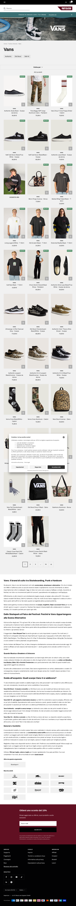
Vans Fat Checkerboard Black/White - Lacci (14, 508)
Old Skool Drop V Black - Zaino (38, 507)
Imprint (30, 852)
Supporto (7, 852)
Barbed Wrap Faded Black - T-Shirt (61, 200)
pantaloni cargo (66, 694)
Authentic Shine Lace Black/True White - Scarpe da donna (61, 286)
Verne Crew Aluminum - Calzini (38, 419)
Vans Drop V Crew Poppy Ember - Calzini (61, 112)
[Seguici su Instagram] (11, 877)
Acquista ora (52, 14)
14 (46, 564)
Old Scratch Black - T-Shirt (38, 243)
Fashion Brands (12, 43)
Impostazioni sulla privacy (36, 863)
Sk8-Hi (27, 56)
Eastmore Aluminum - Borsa (61, 507)
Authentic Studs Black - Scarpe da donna (14, 112)
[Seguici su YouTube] (16, 877)
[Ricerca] (17, 8)
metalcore (54, 592)
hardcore (64, 592)
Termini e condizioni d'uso (36, 856)
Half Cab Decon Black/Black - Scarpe (38, 156)
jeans (53, 694)
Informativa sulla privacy (36, 859)
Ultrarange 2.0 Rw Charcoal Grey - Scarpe (14, 330)
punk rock (42, 636)
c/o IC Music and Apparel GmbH (21, 895)
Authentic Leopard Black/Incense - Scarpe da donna (14, 375)
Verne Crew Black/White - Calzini (14, 420)
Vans (14, 108)
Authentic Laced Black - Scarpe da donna (61, 156)
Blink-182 (15, 662)
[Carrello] (70, 2)
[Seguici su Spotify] (11, 882)
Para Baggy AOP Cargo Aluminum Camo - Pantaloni (38, 112)
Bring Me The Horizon (65, 638)
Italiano (21, 890)
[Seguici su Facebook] (6, 877)
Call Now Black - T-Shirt (14, 285)
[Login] (66, 2)
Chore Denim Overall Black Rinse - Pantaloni (38, 286)
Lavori (54, 863)
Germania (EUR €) (10, 890)
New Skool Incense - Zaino (61, 419)
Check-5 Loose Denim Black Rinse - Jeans (38, 552)
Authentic (8, 56)
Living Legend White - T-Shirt (14, 243)
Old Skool (18, 56)
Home (5, 43)
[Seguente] (51, 564)
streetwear (47, 585)
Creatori (54, 856)
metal (48, 596)
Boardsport (14, 764)
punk (42, 596)
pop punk (50, 636)
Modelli (54, 859)
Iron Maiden (8, 662)
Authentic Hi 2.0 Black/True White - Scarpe (62, 374)
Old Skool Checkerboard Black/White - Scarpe (38, 330)
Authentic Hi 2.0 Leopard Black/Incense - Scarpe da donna (38, 375)
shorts (57, 694)
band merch (39, 754)
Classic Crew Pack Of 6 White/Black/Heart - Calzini (14, 552)
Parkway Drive (51, 638)
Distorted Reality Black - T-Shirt (61, 243)
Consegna (7, 859)
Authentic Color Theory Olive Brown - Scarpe (61, 330)
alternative (56, 585)
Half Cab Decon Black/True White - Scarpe (14, 156)
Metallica (69, 660)
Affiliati (54, 852)
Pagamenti (7, 856)
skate (41, 585)
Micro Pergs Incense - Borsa (38, 199)
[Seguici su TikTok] (21, 877)
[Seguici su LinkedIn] (6, 882)
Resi (5, 863)
